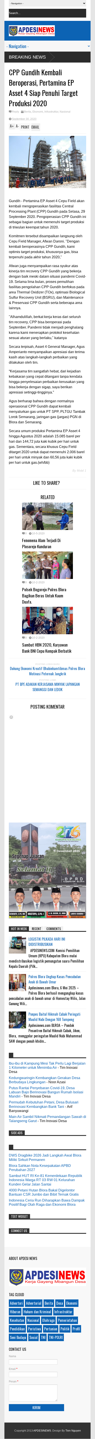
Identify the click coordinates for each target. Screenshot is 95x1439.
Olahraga (48, 1320)
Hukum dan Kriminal (37, 1311)
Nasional (65, 111)
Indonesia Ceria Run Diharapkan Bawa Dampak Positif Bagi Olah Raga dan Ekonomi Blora (47, 1202)
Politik (65, 1328)
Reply (15, 111)
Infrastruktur (51, 111)
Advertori (16, 1303)
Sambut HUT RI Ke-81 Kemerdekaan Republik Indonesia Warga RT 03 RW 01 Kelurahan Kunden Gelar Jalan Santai (45, 1180)
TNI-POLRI (56, 1337)
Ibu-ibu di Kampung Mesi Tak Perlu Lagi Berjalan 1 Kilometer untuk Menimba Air (47, 1065)
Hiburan (15, 1311)
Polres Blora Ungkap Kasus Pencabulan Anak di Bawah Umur (54, 979)
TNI (43, 1337)
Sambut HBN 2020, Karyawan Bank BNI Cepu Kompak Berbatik (46, 647)
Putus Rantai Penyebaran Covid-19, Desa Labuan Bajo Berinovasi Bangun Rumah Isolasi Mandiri (46, 1092)
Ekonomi (37, 111)
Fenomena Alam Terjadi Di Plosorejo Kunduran (41, 543)
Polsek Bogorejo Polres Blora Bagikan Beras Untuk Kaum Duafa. (44, 595)
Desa (59, 1303)
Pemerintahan (67, 1320)
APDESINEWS (42, 1430)
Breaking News (27, 57)
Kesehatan (17, 1320)
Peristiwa (34, 1328)
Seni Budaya (18, 1337)
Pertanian (50, 1328)
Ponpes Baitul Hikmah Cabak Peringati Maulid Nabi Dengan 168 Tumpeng (54, 1016)
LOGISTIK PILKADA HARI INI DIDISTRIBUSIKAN (46, 941)
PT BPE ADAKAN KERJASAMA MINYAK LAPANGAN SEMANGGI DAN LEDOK (47, 687)
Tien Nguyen (73, 1430)
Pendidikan (17, 1328)
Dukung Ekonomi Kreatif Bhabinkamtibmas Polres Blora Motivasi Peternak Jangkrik (47, 671)
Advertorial (33, 1303)
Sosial (33, 1337)
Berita (27, 111)
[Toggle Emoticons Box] (11, 717)
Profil (76, 1328)
